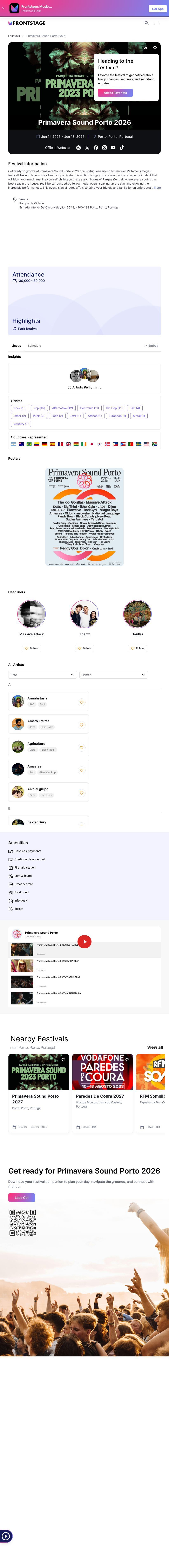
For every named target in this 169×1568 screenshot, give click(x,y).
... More (156, 187)
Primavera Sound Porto (41, 932)
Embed (153, 345)
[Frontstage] (26, 23)
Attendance (28, 274)
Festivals (14, 36)
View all (155, 1047)
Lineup (16, 345)
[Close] (3, 8)
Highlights (26, 320)
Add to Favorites (115, 92)
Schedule (34, 345)
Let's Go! (22, 1198)
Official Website (57, 148)
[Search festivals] (146, 23)
